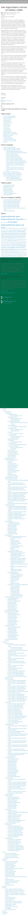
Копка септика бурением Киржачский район (18, 753)
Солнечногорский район (13, 454)
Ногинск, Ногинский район (14, 709)
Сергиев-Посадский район (14, 421)
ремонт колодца (7, 239)
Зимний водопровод (12, 572)
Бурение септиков (9, 724)
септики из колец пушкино (10, 251)
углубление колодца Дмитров (8, 255)
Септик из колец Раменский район (16, 675)
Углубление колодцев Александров (16, 515)
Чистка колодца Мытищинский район (12, 201)
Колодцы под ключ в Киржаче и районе (14, 868)
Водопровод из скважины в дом (11, 133)
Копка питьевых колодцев (9, 116)
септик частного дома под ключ (12, 252)
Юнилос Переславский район (14, 842)
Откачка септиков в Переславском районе (17, 782)
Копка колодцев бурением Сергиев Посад (17, 487)
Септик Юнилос (7, 129)
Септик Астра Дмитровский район (15, 827)
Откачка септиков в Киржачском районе (17, 791)
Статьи (2, 98)
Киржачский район (8, 189)
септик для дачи (12, 240)
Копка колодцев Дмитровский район (14, 151)
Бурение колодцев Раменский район (16, 498)
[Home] (2, 0)
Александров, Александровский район (16, 820)
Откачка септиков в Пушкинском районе (17, 783)
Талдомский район (12, 434)
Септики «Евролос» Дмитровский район (17, 680)
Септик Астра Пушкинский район (15, 832)
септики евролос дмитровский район (16, 242)
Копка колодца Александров (11, 861)
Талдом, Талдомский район (14, 821)
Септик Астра (7, 128)
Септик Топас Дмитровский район (15, 705)
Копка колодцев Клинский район (13, 156)
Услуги (4, 410)
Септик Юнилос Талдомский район (16, 846)
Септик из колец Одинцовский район (16, 673)
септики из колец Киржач (8, 247)
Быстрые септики (9, 677)
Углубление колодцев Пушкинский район (17, 507)
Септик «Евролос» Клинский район (16, 695)
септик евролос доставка (21, 240)
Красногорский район (13, 451)
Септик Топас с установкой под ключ (13, 902)
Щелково (7, 883)
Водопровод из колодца (10, 904)
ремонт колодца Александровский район (17, 239)
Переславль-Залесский (13, 445)
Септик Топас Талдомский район (15, 713)
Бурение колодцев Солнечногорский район (17, 499)
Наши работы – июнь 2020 (11, 906)
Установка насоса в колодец (10, 140)
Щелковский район (8, 194)
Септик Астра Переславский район (16, 828)
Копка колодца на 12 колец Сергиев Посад (15, 890)
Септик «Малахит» (9, 794)
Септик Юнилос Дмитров (13, 841)
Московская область (12, 414)
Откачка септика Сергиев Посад (15, 793)
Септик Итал (6, 127)
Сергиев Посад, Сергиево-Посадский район (18, 812)
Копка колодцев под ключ (16, 415)
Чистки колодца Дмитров (9, 210)
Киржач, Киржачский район (14, 798)
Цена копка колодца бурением (12, 854)
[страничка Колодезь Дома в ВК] (8, 301)
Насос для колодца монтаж (11, 639)
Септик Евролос (7, 121)
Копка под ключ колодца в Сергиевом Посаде (16, 162)
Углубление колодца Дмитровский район (17, 506)
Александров (11, 440)
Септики (4, 642)
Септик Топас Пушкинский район (15, 714)
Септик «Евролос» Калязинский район (16, 701)
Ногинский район (12, 455)
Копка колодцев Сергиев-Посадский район (15, 160)
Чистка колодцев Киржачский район (12, 206)
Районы (4, 860)
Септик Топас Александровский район (16, 703)
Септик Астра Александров (14, 825)
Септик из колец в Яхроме (17, 648)
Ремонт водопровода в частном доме (13, 596)
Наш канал (5, 912)
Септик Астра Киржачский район (15, 830)
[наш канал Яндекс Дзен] (7, 296)
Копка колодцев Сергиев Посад (12, 880)
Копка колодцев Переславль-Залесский (12, 173)
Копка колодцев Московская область (12, 149)
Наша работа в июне (10, 897)
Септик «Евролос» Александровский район (17, 696)
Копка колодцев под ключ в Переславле (13, 174)
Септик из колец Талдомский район (16, 661)
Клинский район (11, 450)
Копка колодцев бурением (9, 117)
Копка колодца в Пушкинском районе (13, 889)
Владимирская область (9, 186)
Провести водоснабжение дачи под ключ (17, 536)
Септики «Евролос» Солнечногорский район (18, 691)
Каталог (5, 142)
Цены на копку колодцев (10, 853)
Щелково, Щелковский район (14, 816)
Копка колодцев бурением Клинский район (17, 503)
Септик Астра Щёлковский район (15, 835)
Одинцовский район (12, 452)
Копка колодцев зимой (10, 898)
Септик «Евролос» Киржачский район (16, 698)
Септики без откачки (9, 757)
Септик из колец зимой (10, 823)
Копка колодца (8, 412)
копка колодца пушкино (10, 237)
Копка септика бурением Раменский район (17, 744)
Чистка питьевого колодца (9, 139)
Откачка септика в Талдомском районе (16, 786)
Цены (4, 852)
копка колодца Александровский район (10, 233)
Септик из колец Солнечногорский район (17, 676)
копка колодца (21, 231)
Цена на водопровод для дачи (12, 857)
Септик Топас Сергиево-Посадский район (17, 716)
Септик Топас (7, 124)
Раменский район (12, 456)
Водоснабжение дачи (10, 216)
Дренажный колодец (10, 458)
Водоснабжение (9, 535)
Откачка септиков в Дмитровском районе (17, 784)
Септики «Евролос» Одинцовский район (17, 688)
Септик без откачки (8, 122)
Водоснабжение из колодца (10, 132)
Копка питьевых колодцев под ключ (12, 171)
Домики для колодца (8, 135)
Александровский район (9, 185)
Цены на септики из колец (11, 856)
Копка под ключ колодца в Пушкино (14, 159)
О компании (8, 411)
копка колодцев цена (19, 237)
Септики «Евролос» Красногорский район (17, 686)
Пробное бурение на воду (11, 477)
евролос (15, 231)
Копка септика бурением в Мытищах (16, 749)
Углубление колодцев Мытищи (15, 513)
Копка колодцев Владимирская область (12, 175)
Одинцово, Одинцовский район (15, 710)
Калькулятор (5, 858)
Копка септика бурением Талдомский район (18, 734)
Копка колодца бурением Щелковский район (18, 492)
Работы (4, 887)
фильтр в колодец (17, 255)
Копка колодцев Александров (13, 177)
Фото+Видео (8, 908)
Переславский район (8, 191)
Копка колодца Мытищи (10, 871)
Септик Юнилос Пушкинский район (16, 847)
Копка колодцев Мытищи (12, 154)
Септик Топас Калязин (13, 720)
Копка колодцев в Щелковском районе (15, 167)
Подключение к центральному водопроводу (18, 584)
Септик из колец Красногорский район (16, 670)
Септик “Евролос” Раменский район (16, 690)
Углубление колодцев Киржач (14, 517)
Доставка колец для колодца (11, 611)
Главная (4, 408)
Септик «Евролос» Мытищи (14, 692)
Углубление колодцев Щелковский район (17, 514)
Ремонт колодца (7, 136)
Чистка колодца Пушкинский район (11, 203)
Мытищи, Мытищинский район (15, 814)
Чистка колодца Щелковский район (11, 205)
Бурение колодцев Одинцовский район (17, 496)
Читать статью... (4, 273)
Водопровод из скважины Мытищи (18, 558)
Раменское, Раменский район (14, 712)
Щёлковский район (15, 583)
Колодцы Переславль (10, 873)
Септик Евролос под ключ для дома (13, 901)
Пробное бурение (8, 131)
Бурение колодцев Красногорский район (17, 493)
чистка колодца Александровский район (16, 256)
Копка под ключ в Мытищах (12, 155)
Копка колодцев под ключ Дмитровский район (16, 152)
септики (2, 242)
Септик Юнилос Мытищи (13, 850)
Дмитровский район (8, 187)
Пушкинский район (12, 425)
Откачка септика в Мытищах (14, 787)
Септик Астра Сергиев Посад (14, 831)
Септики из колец (7, 118)
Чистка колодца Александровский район (13, 199)
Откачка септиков (9, 777)
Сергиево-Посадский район (10, 193)
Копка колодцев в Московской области (12, 148)
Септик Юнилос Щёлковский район (16, 849)
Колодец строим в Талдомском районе (15, 163)
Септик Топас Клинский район (15, 718)
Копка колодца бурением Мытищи (15, 488)
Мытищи (10, 432)
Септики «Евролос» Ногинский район (16, 687)
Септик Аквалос (7, 125)
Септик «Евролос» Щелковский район (16, 694)
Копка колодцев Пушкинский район (14, 158)
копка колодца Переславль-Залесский (14, 234)
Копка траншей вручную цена (12, 610)
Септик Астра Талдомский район (15, 834)
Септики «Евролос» (9, 679)
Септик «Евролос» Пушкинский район (16, 681)
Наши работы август (9, 905)
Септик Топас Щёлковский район (15, 721)
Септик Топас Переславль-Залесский (16, 717)
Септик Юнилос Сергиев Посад (15, 845)
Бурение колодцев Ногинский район (16, 495)
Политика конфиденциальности (8, 292)
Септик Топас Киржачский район (15, 706)
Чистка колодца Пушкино (10, 228)
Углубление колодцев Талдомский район (17, 511)
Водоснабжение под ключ (12, 219)
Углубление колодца (8, 137)
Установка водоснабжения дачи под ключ (12, 225)
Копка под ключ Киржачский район (14, 180)
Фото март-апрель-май (10, 909)
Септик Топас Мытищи (13, 723)
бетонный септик (18, 228)
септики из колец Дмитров (18, 245)
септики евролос (7, 242)
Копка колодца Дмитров (10, 865)
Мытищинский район (8, 190)
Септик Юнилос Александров (14, 839)
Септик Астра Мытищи (13, 836)
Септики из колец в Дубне (16, 647)
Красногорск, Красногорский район (16, 707)
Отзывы (4, 886)
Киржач (9, 462)
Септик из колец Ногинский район (15, 672)
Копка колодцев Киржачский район (14, 178)
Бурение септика (7, 120)
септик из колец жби (15, 244)
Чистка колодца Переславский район (12, 202)
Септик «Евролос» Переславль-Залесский (17, 699)
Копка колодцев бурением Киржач (15, 482)
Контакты (5, 913)
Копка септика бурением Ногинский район (17, 740)
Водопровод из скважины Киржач (18, 559)
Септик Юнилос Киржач (13, 843)
